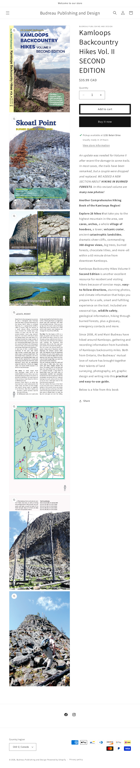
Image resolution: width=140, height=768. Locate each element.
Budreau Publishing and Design (32, 759)
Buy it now (105, 121)
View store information (96, 145)
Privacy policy (76, 759)
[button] (8, 13)
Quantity (83, 87)
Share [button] (86, 400)
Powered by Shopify (56, 759)
